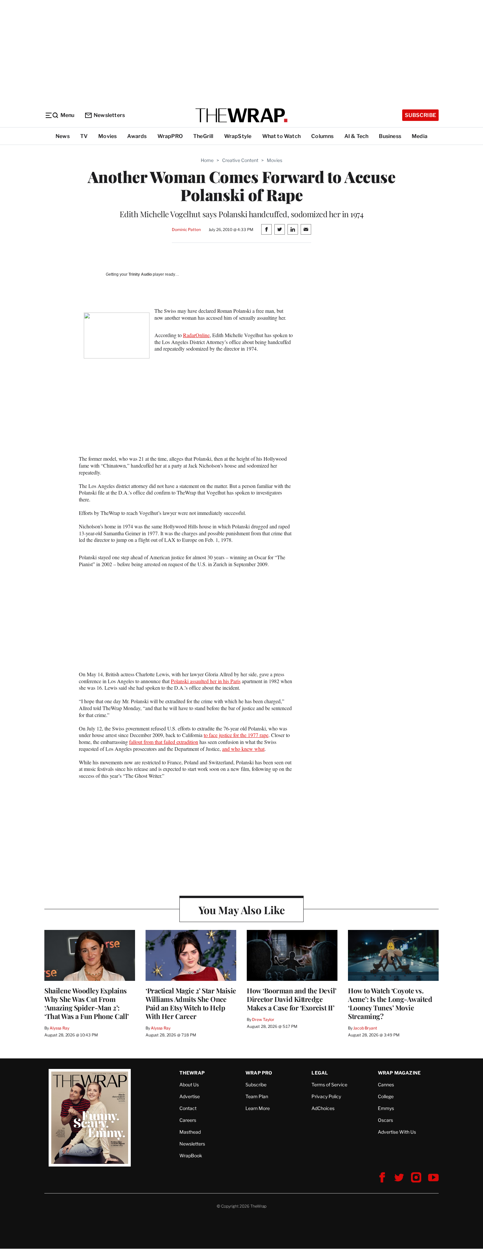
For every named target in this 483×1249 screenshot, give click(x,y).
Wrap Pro (258, 1073)
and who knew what (243, 748)
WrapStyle (238, 136)
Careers (187, 1120)
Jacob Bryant (365, 1028)
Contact (187, 1108)
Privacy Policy (326, 1096)
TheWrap (192, 1073)
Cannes (386, 1084)
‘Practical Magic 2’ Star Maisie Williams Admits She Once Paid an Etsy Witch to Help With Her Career (191, 1003)
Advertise (189, 1096)
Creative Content (240, 160)
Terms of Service (329, 1084)
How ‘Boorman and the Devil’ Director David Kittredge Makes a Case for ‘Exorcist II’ (291, 999)
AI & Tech (356, 136)
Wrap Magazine (399, 1073)
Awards (137, 136)
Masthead (190, 1132)
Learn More (257, 1108)
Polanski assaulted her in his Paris (206, 681)
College (386, 1096)
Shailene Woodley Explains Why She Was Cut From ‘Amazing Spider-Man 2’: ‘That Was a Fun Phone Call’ (86, 1003)
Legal (319, 1073)
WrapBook (190, 1155)
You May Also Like (241, 910)
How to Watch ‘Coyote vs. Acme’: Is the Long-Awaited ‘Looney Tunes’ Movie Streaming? (390, 1003)
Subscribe (420, 115)
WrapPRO (170, 136)
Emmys (386, 1108)
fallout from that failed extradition (163, 741)
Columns (322, 136)
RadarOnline (196, 335)
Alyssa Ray (59, 1028)
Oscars (385, 1120)
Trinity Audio (140, 274)
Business (390, 136)
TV (84, 136)
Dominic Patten (186, 229)
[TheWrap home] (242, 115)
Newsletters (109, 115)
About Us (189, 1084)
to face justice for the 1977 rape (236, 734)
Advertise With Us (397, 1132)
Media (419, 136)
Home (207, 160)
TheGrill (203, 136)
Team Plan (256, 1096)
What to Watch (281, 136)
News (63, 136)
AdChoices (322, 1108)
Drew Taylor (263, 1019)
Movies (107, 136)
